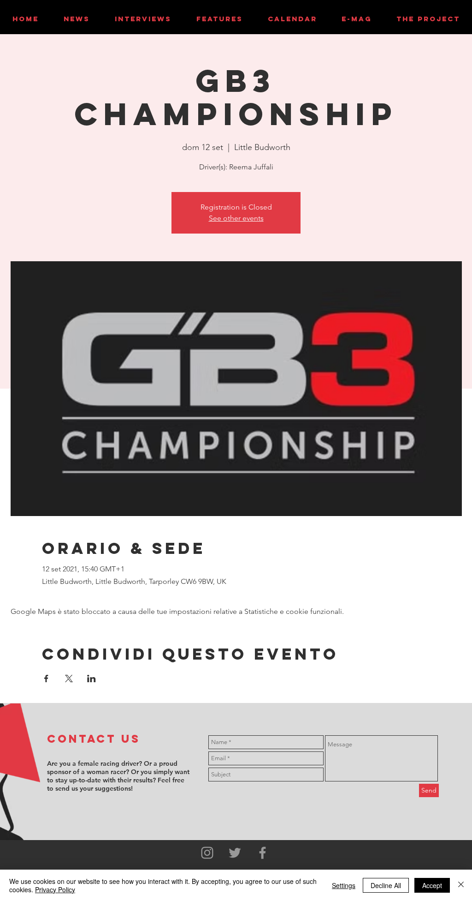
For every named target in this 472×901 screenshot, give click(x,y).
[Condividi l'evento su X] (69, 678)
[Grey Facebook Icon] (262, 853)
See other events (236, 218)
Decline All (386, 885)
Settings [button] (343, 885)
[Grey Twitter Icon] (235, 853)
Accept (432, 885)
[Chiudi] (460, 885)
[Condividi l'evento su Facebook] (46, 678)
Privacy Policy (55, 889)
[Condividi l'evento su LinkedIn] (91, 678)
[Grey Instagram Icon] (207, 853)
